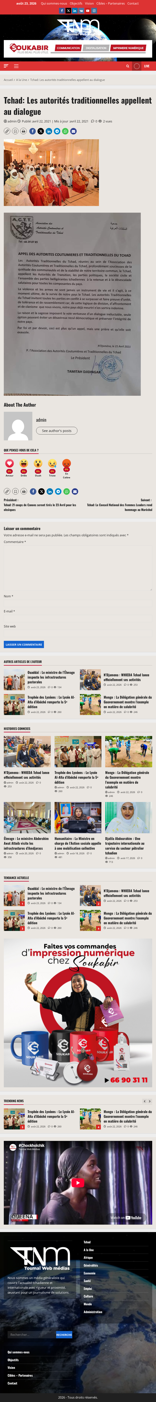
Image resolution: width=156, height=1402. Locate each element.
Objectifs (76, 3)
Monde (88, 1304)
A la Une (89, 1250)
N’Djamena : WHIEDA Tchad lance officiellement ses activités (90, 679)
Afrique (88, 1257)
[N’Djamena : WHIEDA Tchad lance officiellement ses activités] (27, 751)
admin (12, 121)
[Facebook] (62, 11)
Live (146, 66)
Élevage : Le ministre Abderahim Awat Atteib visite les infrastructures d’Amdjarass (26, 843)
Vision (89, 3)
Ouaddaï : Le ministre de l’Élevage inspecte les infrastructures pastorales (14, 679)
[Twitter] (68, 11)
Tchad (87, 1242)
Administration (93, 1311)
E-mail (9, 611)
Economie (90, 1273)
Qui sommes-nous (54, 3)
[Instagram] (94, 11)
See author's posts (57, 430)
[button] (6, 66)
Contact (133, 3)
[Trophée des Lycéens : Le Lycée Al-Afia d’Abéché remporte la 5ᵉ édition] (78, 751)
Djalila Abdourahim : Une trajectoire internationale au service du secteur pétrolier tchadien (124, 845)
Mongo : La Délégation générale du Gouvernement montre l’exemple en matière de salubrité (90, 704)
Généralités (91, 1265)
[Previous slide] (144, 1101)
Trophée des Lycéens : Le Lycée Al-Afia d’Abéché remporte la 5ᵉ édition (14, 704)
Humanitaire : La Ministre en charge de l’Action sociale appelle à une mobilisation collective (78, 843)
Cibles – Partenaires (110, 3)
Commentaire (15, 542)
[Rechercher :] (32, 1334)
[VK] (81, 11)
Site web (10, 626)
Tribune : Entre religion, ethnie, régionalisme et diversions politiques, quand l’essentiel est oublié (90, 1118)
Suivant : (119, 505)
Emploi (88, 1288)
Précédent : (40, 505)
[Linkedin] (75, 11)
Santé (87, 1280)
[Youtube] (88, 11)
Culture (88, 1296)
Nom (8, 596)
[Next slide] (149, 1101)
